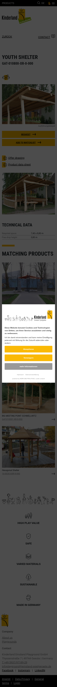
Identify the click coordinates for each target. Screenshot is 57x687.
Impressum (20, 374)
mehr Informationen (28, 366)
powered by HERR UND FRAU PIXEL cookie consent (28, 378)
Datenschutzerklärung (32, 374)
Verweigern (29, 358)
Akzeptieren (28, 349)
